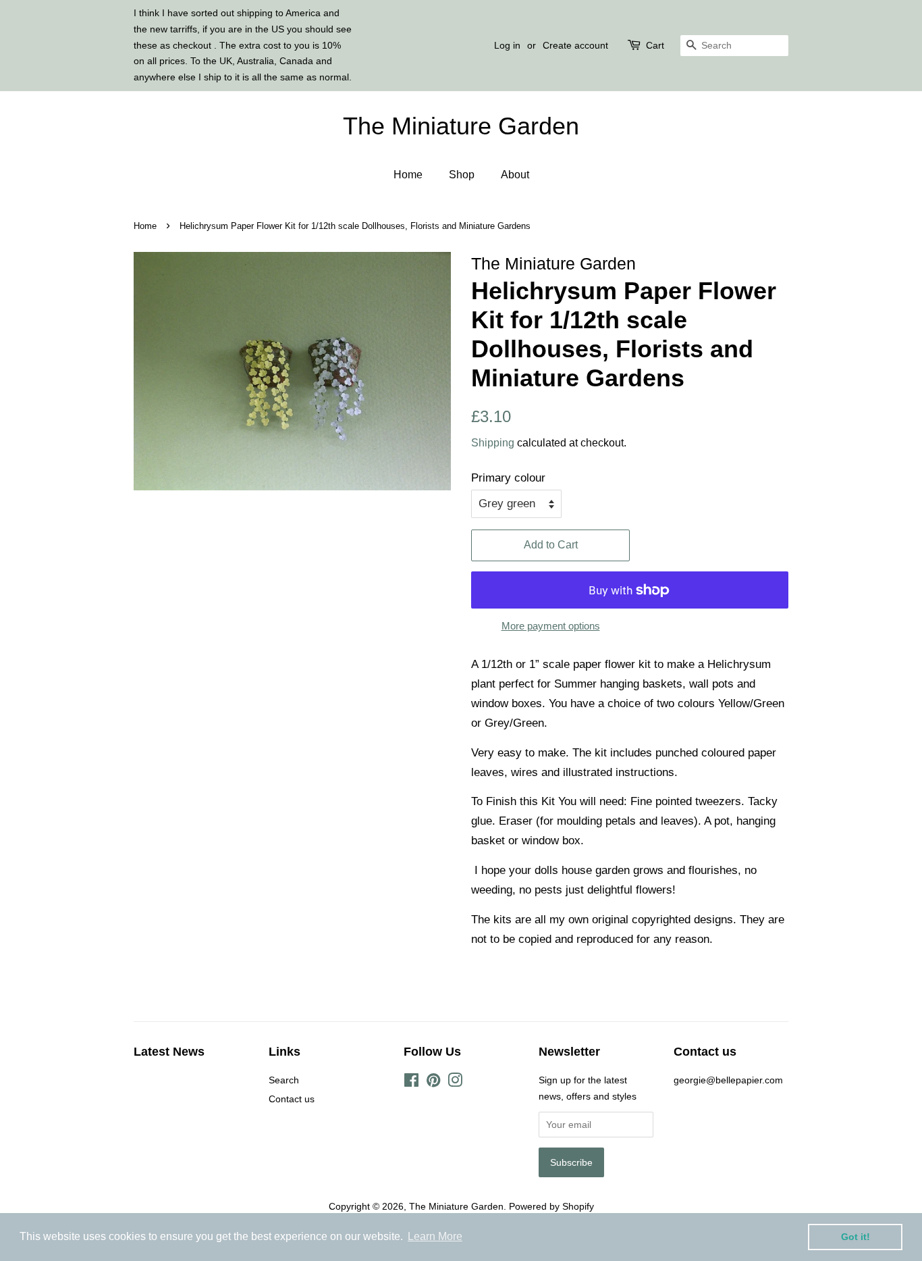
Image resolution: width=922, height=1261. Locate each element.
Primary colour (508, 477)
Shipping (492, 442)
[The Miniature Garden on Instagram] (455, 1082)
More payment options (550, 626)
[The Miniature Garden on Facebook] (411, 1082)
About (515, 174)
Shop (461, 174)
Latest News (169, 1051)
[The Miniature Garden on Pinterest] (433, 1082)
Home (408, 174)
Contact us (292, 1098)
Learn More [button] (435, 1236)
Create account (575, 45)
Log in (507, 45)
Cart (655, 45)
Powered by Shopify (551, 1206)
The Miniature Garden (461, 126)
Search (284, 1080)
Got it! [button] (855, 1236)
